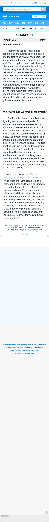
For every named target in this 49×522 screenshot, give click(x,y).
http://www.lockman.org (29, 231)
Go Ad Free (4, 516)
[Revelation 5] (45, 242)
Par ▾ (43, 40)
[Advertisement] (24, 303)
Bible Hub (25, 234)
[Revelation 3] (3, 242)
